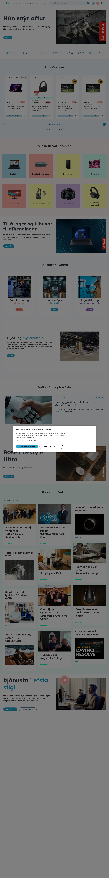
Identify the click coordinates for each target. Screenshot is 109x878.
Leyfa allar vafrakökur (27, 446)
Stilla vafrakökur (50, 447)
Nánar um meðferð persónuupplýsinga (26, 440)
